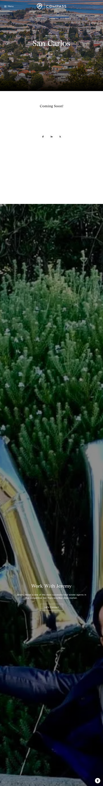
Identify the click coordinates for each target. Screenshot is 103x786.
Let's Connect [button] (51, 607)
